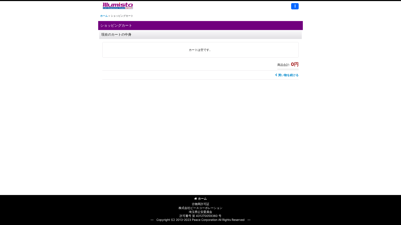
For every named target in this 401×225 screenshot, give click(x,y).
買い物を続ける (288, 75)
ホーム (202, 198)
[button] (295, 6)
